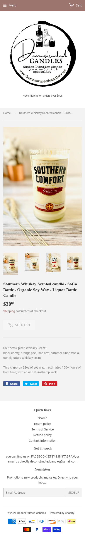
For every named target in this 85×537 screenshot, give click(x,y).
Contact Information (42, 440)
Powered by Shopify (62, 512)
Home (7, 113)
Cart (78, 5)
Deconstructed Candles (31, 512)
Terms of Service (43, 429)
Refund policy (42, 435)
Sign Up (73, 492)
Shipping (9, 311)
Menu (12, 5)
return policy (42, 423)
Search (42, 418)
